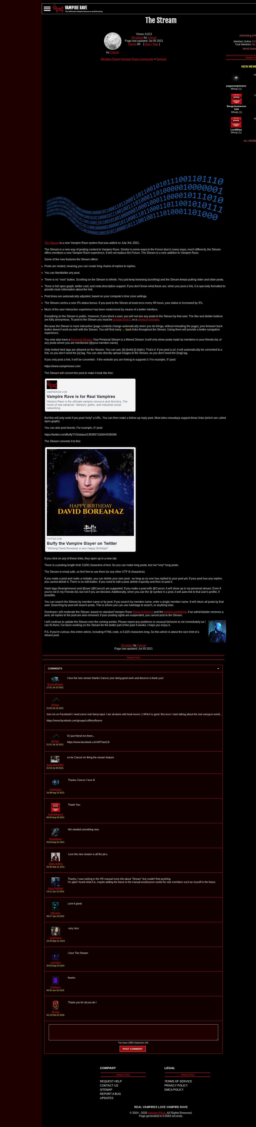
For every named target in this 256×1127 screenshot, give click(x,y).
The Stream (51, 242)
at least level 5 (122, 319)
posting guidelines (175, 611)
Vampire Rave (156, 1112)
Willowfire (55, 913)
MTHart (55, 705)
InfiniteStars (55, 789)
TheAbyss (55, 987)
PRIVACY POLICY (176, 1085)
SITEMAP (106, 1089)
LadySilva (55, 962)
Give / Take (151, 44)
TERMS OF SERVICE (178, 1081)
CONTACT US (109, 1085)
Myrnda (55, 1012)
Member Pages (110, 59)
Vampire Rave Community (137, 59)
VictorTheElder (55, 888)
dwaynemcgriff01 (55, 765)
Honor (132, 44)
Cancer (114, 52)
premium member (148, 319)
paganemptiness (236, 85)
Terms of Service (143, 611)
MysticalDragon (55, 684)
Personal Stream (81, 339)
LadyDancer (56, 937)
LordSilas (236, 129)
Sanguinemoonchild (236, 107)
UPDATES (106, 1098)
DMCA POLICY (174, 1089)
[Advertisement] (133, 116)
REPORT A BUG (110, 1093)
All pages (137, 37)
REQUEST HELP (111, 1081)
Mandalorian (55, 839)
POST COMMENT (133, 1048)
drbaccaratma (56, 863)
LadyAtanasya (55, 814)
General (161, 59)
